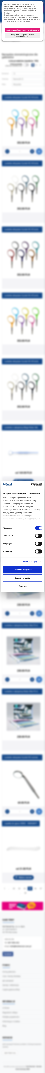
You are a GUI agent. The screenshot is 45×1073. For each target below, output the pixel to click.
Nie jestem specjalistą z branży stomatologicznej (22, 35)
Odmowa (22, 586)
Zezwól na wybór (22, 578)
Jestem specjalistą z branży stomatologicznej (22, 30)
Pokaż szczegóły (29, 562)
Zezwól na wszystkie (23, 570)
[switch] (38, 536)
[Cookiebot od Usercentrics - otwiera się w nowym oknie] (31, 484)
